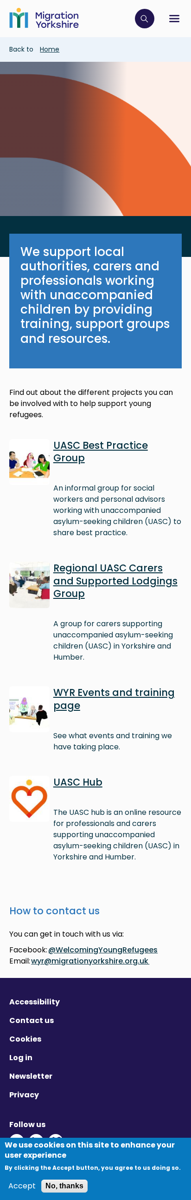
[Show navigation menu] (174, 18)
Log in (20, 1057)
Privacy (24, 1094)
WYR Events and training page (114, 699)
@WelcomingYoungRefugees (103, 949)
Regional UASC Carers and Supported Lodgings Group (115, 580)
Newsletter (30, 1076)
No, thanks (64, 1186)
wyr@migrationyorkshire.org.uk (90, 961)
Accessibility (34, 1002)
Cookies (25, 1039)
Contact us (31, 1020)
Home (49, 49)
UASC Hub (77, 782)
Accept (22, 1186)
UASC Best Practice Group (100, 452)
